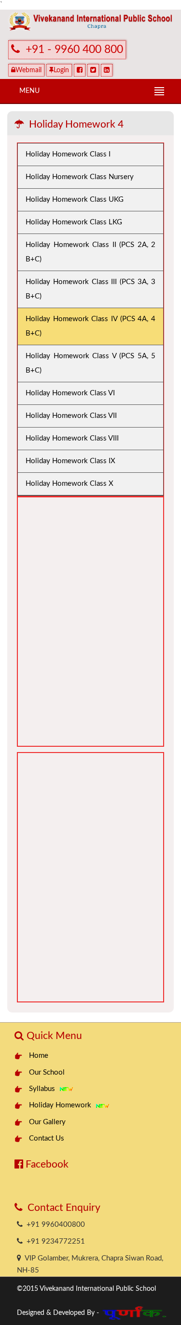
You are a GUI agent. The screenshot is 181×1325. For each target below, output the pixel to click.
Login (61, 70)
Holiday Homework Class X (69, 483)
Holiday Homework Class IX (70, 461)
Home (38, 1055)
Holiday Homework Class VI (70, 393)
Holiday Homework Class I (68, 154)
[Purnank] (135, 1310)
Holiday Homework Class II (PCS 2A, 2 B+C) (90, 252)
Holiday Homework (62, 1105)
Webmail (28, 70)
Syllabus (44, 1088)
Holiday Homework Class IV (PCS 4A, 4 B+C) (90, 326)
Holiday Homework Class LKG (74, 222)
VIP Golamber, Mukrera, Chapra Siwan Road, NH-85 (90, 1264)
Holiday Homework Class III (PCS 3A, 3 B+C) (90, 289)
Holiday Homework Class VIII (72, 438)
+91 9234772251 (54, 1241)
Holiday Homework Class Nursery (80, 177)
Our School (47, 1072)
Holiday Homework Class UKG (75, 199)
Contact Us (46, 1138)
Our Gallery (47, 1122)
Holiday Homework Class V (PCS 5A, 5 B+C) (90, 363)
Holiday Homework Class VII (71, 415)
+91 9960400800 (54, 1224)
